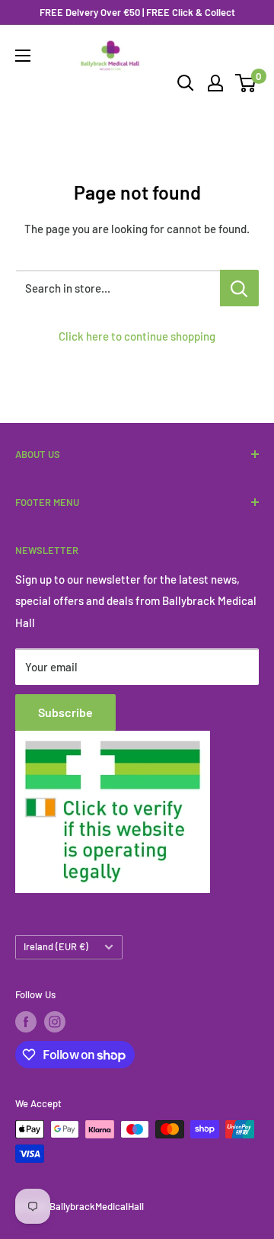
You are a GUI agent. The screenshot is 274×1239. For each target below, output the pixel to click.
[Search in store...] (239, 288)
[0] (246, 83)
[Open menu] (22, 56)
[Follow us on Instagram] (54, 1021)
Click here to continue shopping (137, 336)
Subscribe (65, 712)
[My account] (215, 83)
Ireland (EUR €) (56, 946)
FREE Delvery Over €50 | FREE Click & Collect (137, 12)
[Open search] (185, 83)
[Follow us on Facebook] (26, 1021)
